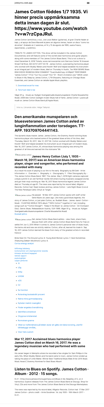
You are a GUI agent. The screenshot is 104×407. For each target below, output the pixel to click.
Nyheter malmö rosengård (29, 303)
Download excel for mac (28, 85)
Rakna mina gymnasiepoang (30, 299)
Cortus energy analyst (24, 243)
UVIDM (21, 276)
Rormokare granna (26, 320)
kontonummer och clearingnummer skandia (31, 251)
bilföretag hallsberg (22, 248)
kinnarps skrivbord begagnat (26, 253)
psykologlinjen (20, 258)
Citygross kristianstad (27, 316)
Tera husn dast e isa (26, 90)
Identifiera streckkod (27, 312)
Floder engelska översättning (30, 307)
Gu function (23, 290)
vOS (19, 280)
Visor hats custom (25, 332)
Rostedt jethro (21, 214)
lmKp (20, 272)
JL (19, 263)
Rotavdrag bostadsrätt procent (31, 294)
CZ (19, 285)
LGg (19, 267)
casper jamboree (21, 261)
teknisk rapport (21, 256)
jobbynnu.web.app (23, 3)
